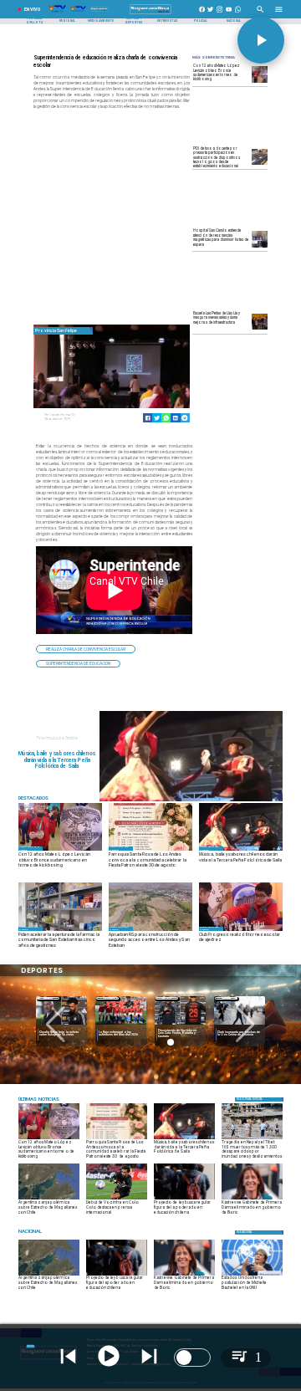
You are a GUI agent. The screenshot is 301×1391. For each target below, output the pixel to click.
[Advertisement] (158, 218)
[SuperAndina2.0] (150, 14)
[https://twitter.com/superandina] (210, 14)
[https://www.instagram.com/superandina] (219, 14)
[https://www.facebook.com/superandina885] (202, 14)
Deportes (48, 998)
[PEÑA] (191, 800)
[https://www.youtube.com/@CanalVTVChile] (229, 14)
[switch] (192, 1357)
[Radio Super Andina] (260, 14)
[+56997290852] (238, 14)
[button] (85, 648)
